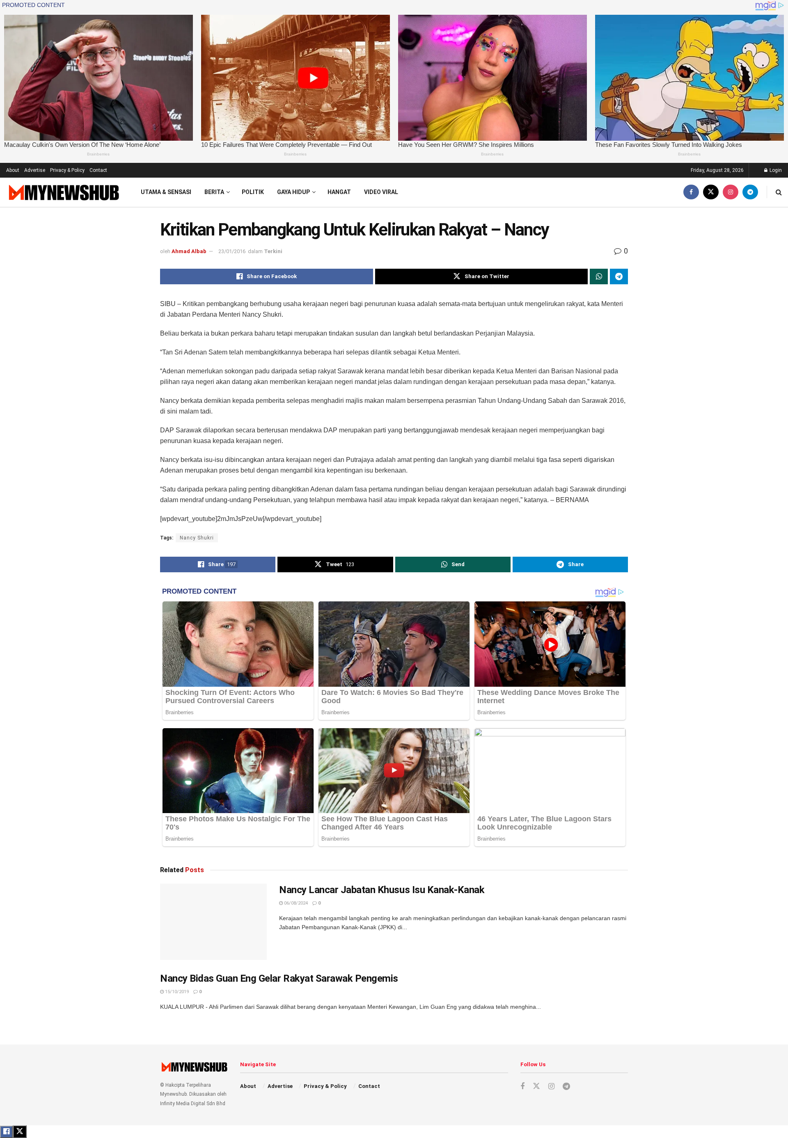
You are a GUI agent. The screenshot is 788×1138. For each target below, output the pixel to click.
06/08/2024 (295, 903)
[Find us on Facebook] (691, 192)
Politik (253, 192)
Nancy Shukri (197, 538)
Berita (214, 192)
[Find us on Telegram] (750, 192)
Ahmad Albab (189, 251)
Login (775, 170)
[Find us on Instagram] (730, 192)
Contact (98, 170)
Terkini (273, 251)
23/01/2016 (231, 251)
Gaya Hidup (293, 192)
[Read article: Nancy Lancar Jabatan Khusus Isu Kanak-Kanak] (213, 922)
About (12, 170)
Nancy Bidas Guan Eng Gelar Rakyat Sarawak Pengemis (279, 978)
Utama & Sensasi (166, 192)
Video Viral (381, 192)
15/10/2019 (176, 991)
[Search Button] (779, 192)
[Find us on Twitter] (711, 192)
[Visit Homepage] (63, 192)
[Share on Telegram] (619, 276)
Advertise (34, 170)
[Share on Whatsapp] (599, 276)
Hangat (339, 192)
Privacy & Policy (67, 170)
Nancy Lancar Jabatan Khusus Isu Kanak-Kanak (381, 890)
